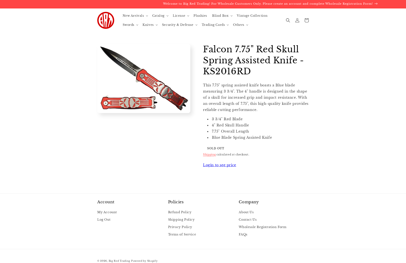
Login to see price (219, 165)
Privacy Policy (180, 227)
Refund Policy (180, 212)
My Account (107, 212)
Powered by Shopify (144, 260)
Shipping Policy (181, 219)
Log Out (103, 219)
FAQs (243, 234)
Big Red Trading (119, 260)
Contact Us (247, 219)
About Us (246, 212)
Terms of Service (182, 234)
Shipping (209, 154)
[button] (135, 15)
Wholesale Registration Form (262, 227)
